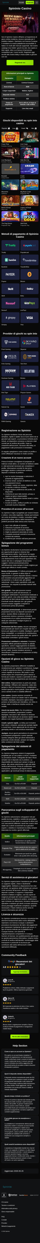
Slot (32, 128)
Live (13, 128)
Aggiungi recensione (20, 972)
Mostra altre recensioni (20, 1036)
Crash (23, 128)
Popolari (4, 128)
